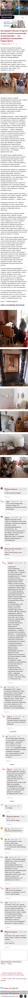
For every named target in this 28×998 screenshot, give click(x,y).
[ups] (2, 829)
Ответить (7, 497)
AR (6, 806)
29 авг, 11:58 (12, 902)
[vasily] (2, 502)
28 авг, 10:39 (14, 829)
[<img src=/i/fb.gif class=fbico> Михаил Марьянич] (2, 489)
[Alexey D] (4, 565)
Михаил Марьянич (12, 489)
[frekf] (2, 903)
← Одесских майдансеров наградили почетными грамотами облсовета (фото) (12, 974)
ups (6, 829)
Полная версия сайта (5, 991)
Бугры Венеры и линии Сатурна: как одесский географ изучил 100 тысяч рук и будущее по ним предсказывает (9, 12)
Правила (3, 963)
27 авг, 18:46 (14, 517)
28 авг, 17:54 (15, 888)
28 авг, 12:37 (12, 857)
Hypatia (7, 517)
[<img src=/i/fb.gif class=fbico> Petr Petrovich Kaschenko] (2, 549)
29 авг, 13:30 (22, 932)
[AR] (2, 805)
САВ (6, 857)
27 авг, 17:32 (22, 489)
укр (23, 17)
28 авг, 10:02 (12, 806)
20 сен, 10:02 (18, 563)
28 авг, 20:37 (12, 736)
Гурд (8, 716)
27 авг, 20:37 (17, 716)
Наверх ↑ (10, 963)
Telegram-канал (15, 993)
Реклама (14, 28)
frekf (6, 902)
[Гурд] (3, 717)
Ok (21, 996)
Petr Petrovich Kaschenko (14, 549)
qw (5, 687)
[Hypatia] (2, 518)
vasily (7, 501)
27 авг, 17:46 (14, 501)
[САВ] (2, 857)
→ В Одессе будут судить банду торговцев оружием (13, 979)
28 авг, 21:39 (17, 769)
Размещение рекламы (16, 991)
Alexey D (10, 563)
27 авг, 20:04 (10, 687)
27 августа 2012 (5, 44)
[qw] (1, 687)
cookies (16, 996)
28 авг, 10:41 (14, 839)
